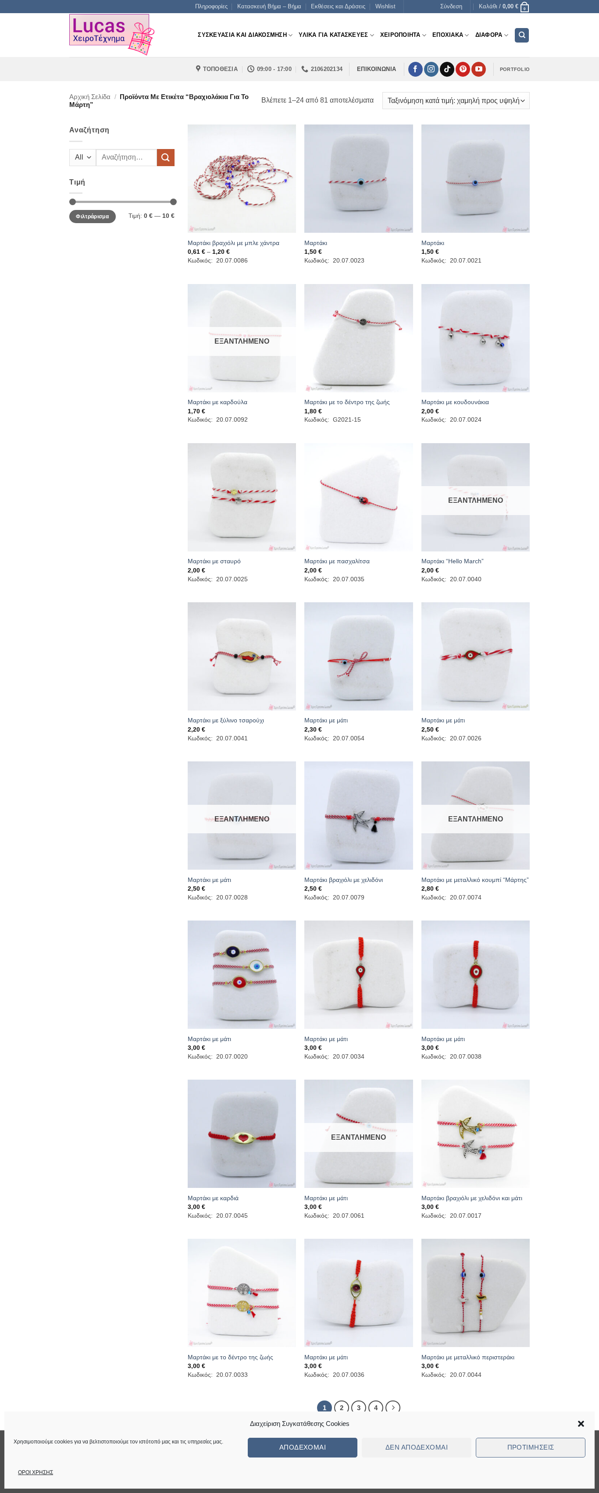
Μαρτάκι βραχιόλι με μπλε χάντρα (233, 242)
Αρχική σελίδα (90, 96)
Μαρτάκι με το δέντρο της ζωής (347, 401)
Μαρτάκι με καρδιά (213, 1198)
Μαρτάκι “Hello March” (452, 561)
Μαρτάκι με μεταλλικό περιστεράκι (467, 1357)
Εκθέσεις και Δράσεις (338, 6)
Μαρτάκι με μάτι (326, 720)
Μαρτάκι (315, 242)
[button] (581, 1423)
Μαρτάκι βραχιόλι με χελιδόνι (343, 879)
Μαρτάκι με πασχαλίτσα (337, 561)
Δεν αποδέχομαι (416, 1447)
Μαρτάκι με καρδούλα (217, 401)
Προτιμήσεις (530, 1447)
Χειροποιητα (400, 35)
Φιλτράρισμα (92, 216)
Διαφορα (489, 35)
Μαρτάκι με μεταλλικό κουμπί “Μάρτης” (475, 879)
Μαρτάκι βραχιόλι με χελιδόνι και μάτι (471, 1198)
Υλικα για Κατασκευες (333, 35)
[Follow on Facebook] (415, 69)
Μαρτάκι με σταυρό (214, 561)
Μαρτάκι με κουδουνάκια (455, 401)
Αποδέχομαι (302, 1447)
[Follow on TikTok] (447, 69)
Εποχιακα (447, 35)
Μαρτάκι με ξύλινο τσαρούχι (226, 720)
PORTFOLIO (515, 69)
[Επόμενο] (392, 1408)
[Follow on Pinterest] (463, 69)
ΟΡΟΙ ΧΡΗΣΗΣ (35, 1472)
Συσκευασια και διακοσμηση (242, 35)
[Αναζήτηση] (522, 35)
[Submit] (166, 157)
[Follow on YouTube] (478, 69)
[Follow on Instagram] (431, 69)
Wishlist (385, 6)
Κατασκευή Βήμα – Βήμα (269, 6)
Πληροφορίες (211, 6)
